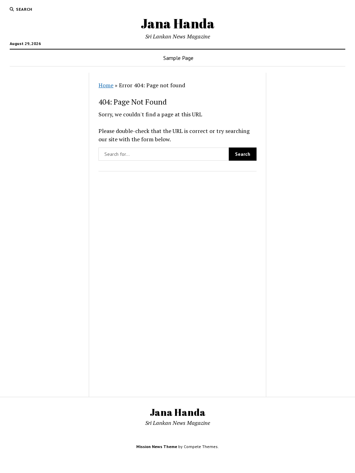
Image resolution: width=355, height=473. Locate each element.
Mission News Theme (156, 446)
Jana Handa (178, 23)
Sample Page (178, 57)
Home (105, 85)
